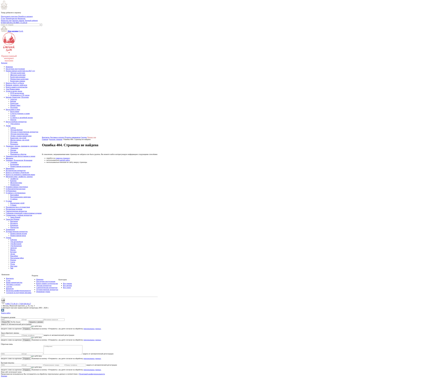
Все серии (67, 288)
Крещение (14, 225)
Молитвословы (16, 183)
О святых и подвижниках (16, 193)
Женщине (9, 158)
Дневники (14, 148)
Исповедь (14, 223)
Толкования (10, 229)
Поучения (14, 152)
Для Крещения (16, 246)
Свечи (12, 262)
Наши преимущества (14, 282)
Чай (11, 268)
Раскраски (14, 144)
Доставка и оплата (57, 137)
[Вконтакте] (2, 311)
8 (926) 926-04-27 (7, 23)
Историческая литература (16, 170)
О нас (3, 18)
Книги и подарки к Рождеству (17, 172)
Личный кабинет (31, 20)
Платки (13, 260)
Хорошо (4, 376)
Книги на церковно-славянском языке (20, 174)
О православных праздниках (17, 187)
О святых (14, 199)
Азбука (13, 128)
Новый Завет (15, 105)
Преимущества (11, 18)
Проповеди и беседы (18, 154)
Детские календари (17, 73)
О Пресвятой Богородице (15, 189)
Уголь (12, 264)
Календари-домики (17, 81)
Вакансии (21, 18)
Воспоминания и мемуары (20, 197)
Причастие (14, 227)
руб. (21, 31)
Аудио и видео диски (14, 91)
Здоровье (13, 162)
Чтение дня (91, 137)
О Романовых (11, 191)
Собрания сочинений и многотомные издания (23, 213)
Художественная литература (17, 231)
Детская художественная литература (24, 132)
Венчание (14, 221)
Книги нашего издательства (16, 87)
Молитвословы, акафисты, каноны (19, 177)
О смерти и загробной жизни (21, 118)
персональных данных (92, 329)
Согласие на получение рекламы (18, 293)
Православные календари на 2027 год (20, 71)
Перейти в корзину (25, 16)
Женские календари (18, 75)
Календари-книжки (17, 77)
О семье (9, 201)
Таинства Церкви (12, 219)
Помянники (14, 185)
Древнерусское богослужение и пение (20, 156)
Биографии (14, 195)
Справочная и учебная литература (19, 215)
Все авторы (67, 285)
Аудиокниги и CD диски (19, 95)
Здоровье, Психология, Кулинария (19, 160)
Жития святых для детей (19, 140)
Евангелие (14, 103)
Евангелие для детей (18, 138)
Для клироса (15, 124)
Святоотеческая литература (16, 211)
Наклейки (14, 256)
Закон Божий (15, 217)
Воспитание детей (17, 203)
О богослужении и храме (20, 113)
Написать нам (6, 20)
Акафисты (14, 179)
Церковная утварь (43, 292)
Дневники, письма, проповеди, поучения (22, 146)
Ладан (12, 254)
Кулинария (14, 164)
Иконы (13, 250)
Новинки (9, 67)
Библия (13, 101)
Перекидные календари (19, 79)
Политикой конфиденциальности (92, 374)
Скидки (84, 137)
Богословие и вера (13, 109)
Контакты (46, 137)
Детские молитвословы (19, 134)
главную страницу (62, 158)
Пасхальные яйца (17, 258)
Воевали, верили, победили (16, 85)
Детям (8, 126)
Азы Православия (13, 89)
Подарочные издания (14, 209)
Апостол (13, 99)
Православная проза (18, 236)
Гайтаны (13, 240)
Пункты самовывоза (72, 137)
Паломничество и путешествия (18, 207)
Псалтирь (14, 107)
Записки (13, 248)
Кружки (13, 252)
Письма (13, 150)
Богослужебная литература (16, 122)
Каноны (13, 181)
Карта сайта (5, 313)
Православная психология (20, 166)
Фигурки (13, 266)
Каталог (4, 63)
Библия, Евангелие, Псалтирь (17, 97)
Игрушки (14, 142)
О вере (12, 116)
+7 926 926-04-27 (24, 304)
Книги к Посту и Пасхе (15, 83)
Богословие (14, 111)
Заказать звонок (18, 20)
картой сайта (65, 160)
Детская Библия (16, 130)
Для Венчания (15, 244)
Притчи (13, 120)
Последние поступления (15, 69)
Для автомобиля (16, 242)
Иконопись (10, 168)
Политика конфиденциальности (18, 291)
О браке (13, 205)
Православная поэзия (18, 233)
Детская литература (43, 285)
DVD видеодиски (17, 93)
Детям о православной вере (21, 136)
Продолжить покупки (9, 16)
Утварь (8, 238)
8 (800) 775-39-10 (20, 23)
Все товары (67, 283)
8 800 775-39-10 (12, 304)
